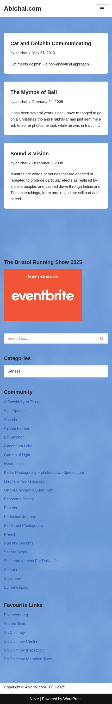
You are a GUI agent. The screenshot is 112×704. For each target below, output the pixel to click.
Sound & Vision (29, 153)
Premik (10, 534)
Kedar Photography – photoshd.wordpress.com (44, 472)
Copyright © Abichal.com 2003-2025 (34, 687)
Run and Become (19, 543)
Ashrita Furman (17, 428)
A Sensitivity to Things (22, 402)
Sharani (10, 569)
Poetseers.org (16, 615)
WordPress (73, 698)
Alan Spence (15, 410)
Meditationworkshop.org (24, 481)
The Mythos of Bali (33, 92)
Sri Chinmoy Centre (21, 641)
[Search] (102, 338)
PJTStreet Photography (24, 525)
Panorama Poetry (19, 499)
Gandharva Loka (18, 446)
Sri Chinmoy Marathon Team (28, 659)
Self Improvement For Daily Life (31, 561)
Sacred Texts (15, 623)
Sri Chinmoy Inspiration (23, 650)
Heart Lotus (14, 463)
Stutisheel (12, 578)
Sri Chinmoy (14, 632)
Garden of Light (17, 455)
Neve (34, 698)
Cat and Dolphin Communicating (50, 43)
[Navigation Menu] (102, 8)
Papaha (10, 508)
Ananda (10, 419)
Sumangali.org (16, 587)
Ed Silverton (14, 437)
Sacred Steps (15, 552)
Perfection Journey (20, 516)
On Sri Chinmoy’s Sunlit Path (28, 490)
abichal (21, 53)
